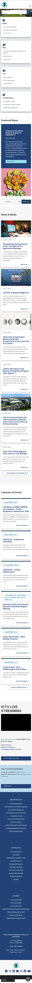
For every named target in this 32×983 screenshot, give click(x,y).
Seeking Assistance (16, 876)
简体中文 (24, 739)
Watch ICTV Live (6, 745)
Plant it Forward (8, 77)
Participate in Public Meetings (12, 104)
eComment (16, 855)
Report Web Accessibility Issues (16, 918)
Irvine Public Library (9, 80)
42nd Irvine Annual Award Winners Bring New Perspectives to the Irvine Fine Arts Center (16, 340)
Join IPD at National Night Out (16, 293)
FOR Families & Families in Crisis (16, 858)
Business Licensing (16, 822)
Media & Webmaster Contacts (16, 912)
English (18, 739)
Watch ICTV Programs (8, 747)
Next (19, 201)
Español (10, 741)
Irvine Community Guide (16, 870)
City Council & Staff (16, 900)
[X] (10, 971)
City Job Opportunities (9, 27)
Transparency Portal (9, 101)
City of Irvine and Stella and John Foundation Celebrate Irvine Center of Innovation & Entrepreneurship (15, 420)
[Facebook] (25, 971)
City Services (7, 33)
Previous (8, 201)
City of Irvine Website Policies (16, 819)
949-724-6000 (18, 946)
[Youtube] (29, 971)
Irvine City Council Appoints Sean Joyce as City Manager (15, 452)
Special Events (7, 56)
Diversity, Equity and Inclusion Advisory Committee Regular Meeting (16, 606)
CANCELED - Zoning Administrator (11, 571)
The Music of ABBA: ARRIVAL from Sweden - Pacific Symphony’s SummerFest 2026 (16, 509)
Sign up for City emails (16, 915)
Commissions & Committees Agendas (16, 807)
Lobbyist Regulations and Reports (16, 828)
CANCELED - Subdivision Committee (13, 540)
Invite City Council (16, 903)
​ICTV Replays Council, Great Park (11, 749)
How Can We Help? (16, 906)
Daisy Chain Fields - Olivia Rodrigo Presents (14, 638)
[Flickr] (6, 971)
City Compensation (16, 852)
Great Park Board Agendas (16, 810)
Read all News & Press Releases (16, 473)
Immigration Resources (16, 864)
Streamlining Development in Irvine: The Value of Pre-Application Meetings (15, 246)
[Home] (4, 4)
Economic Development (10, 30)
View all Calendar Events (18, 687)
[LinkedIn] (14, 971)
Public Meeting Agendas (10, 107)
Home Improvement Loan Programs (16, 825)
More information (21, 525)
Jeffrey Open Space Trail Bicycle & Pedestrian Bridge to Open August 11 (16, 371)
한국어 (5, 741)
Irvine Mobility (7, 83)
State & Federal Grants (16, 831)
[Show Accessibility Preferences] (28, 979)
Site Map (16, 879)
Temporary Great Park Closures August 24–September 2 (14, 133)
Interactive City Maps (16, 867)
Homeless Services (16, 861)
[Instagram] (21, 971)
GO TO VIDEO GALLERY (11, 758)
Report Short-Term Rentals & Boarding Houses (16, 909)
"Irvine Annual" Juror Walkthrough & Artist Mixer (14, 668)
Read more (11, 161)
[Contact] (17, 971)
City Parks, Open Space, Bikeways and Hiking (14, 52)
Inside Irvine (6, 59)
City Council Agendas (16, 803)
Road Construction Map (16, 873)
